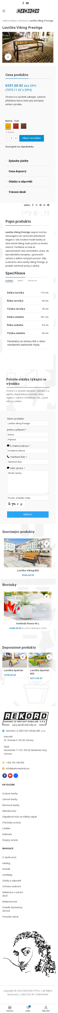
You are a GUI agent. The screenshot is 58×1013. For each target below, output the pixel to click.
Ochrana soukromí (11, 886)
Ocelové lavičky (10, 793)
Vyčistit (11, 132)
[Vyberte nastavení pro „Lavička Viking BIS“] (46, 543)
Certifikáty (7, 874)
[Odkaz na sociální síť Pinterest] (41, 205)
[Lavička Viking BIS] (28, 552)
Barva (8, 120)
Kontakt (6, 868)
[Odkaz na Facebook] (23, 3)
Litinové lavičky (9, 799)
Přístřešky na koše (11, 822)
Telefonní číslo (18, 456)
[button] (46, 596)
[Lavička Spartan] (14, 660)
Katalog (6, 863)
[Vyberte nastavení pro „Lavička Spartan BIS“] (49, 657)
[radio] (8, 126)
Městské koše (9, 810)
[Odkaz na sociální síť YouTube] (27, 3)
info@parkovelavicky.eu (17, 768)
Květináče (7, 834)
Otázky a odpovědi (11, 880)
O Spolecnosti (9, 857)
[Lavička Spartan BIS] (41, 660)
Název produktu (15, 418)
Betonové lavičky (10, 805)
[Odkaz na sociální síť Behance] (32, 3)
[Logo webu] (27, 10)
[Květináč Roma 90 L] (28, 605)
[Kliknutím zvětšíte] (8, 57)
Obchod (22, 20)
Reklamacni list (9, 901)
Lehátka (6, 828)
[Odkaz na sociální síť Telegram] (48, 205)
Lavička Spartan (13, 670)
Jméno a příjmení (16, 429)
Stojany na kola (10, 839)
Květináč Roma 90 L (27, 623)
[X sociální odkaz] (36, 205)
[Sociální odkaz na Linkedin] (44, 205)
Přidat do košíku (31, 138)
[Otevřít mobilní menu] (4, 11)
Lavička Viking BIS (28, 570)
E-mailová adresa (20, 445)
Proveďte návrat (10, 916)
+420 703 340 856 (15, 762)
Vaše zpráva (17, 468)
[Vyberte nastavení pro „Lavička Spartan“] (23, 657)
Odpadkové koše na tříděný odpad (19, 816)
